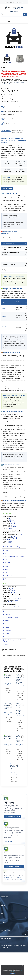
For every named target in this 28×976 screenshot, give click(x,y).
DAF (6, 553)
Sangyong (8, 630)
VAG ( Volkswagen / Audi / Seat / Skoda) (13, 640)
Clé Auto (19, 879)
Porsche (7, 614)
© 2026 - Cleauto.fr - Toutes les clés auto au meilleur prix (13, 946)
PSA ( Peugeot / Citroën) (12, 617)
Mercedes (7, 579)
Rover (6, 624)
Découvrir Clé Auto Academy (13, 866)
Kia (6, 572)
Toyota (7, 636)
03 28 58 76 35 (8, 877)
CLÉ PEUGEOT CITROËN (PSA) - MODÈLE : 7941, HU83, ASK (20, 725)
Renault (7, 620)
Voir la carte (8, 841)
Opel (6, 611)
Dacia (6, 550)
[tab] (14, 513)
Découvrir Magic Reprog (12, 816)
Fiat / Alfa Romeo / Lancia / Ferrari (14, 556)
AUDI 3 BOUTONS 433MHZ (8, 690)
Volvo (6, 644)
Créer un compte (7, 188)
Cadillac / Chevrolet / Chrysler (13, 547)
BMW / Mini (8, 513)
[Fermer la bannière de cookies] (23, 966)
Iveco (6, 566)
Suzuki (7, 633)
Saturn (7, 627)
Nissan (7, 584)
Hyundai (7, 563)
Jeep (6, 569)
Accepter (12, 973)
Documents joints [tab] (17, 133)
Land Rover (8, 575)
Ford (6, 559)
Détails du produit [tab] (17, 130)
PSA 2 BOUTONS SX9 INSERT (9, 751)
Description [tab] (6, 130)
